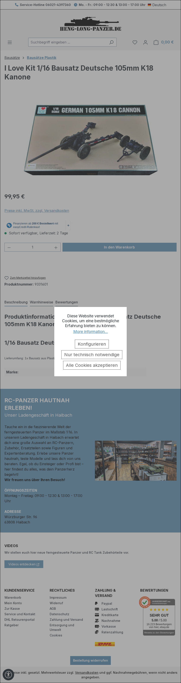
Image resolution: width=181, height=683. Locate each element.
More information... (90, 331)
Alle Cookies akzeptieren (92, 365)
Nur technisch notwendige (91, 354)
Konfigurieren (92, 344)
